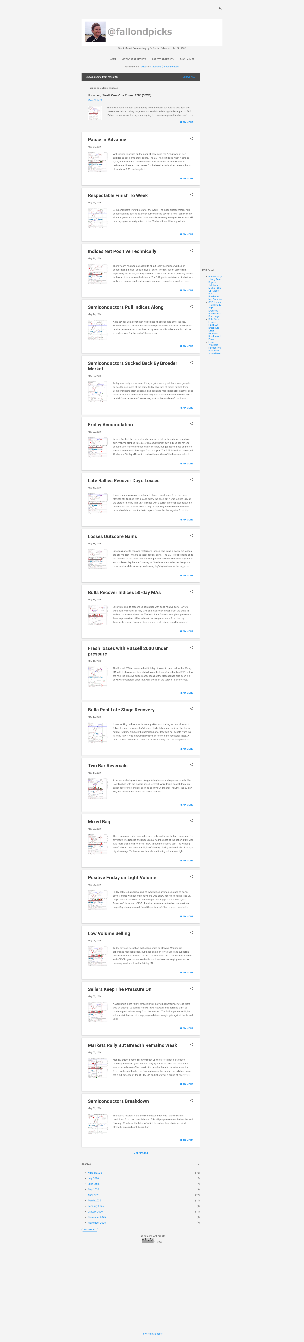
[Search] (220, 8)
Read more (186, 122)
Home (113, 59)
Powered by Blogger (152, 1333)
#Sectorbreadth (163, 59)
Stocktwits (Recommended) (164, 66)
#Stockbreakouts (134, 59)
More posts (140, 1153)
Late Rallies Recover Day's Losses (123, 480)
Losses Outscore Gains (112, 536)
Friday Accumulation (110, 424)
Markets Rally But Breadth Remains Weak (132, 1045)
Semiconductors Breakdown (118, 1101)
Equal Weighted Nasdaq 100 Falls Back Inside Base (215, 348)
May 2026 (93, 1189)
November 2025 (97, 1222)
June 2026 (94, 1183)
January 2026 (95, 1211)
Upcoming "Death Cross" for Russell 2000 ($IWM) (119, 95)
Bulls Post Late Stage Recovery (121, 709)
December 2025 (97, 1217)
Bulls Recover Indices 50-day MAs (124, 592)
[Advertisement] (212, 120)
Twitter (143, 66)
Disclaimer (187, 59)
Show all (189, 77)
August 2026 (95, 1172)
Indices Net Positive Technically (122, 251)
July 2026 (93, 1178)
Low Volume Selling (109, 933)
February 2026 (96, 1206)
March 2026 (94, 1200)
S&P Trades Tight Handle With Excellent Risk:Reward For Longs (215, 309)
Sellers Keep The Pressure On (120, 989)
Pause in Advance (107, 139)
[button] (191, 139)
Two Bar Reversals (107, 765)
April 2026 (93, 1195)
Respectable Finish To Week (118, 195)
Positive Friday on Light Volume (122, 877)
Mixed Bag (99, 821)
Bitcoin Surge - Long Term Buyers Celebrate (215, 281)
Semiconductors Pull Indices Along (126, 307)
